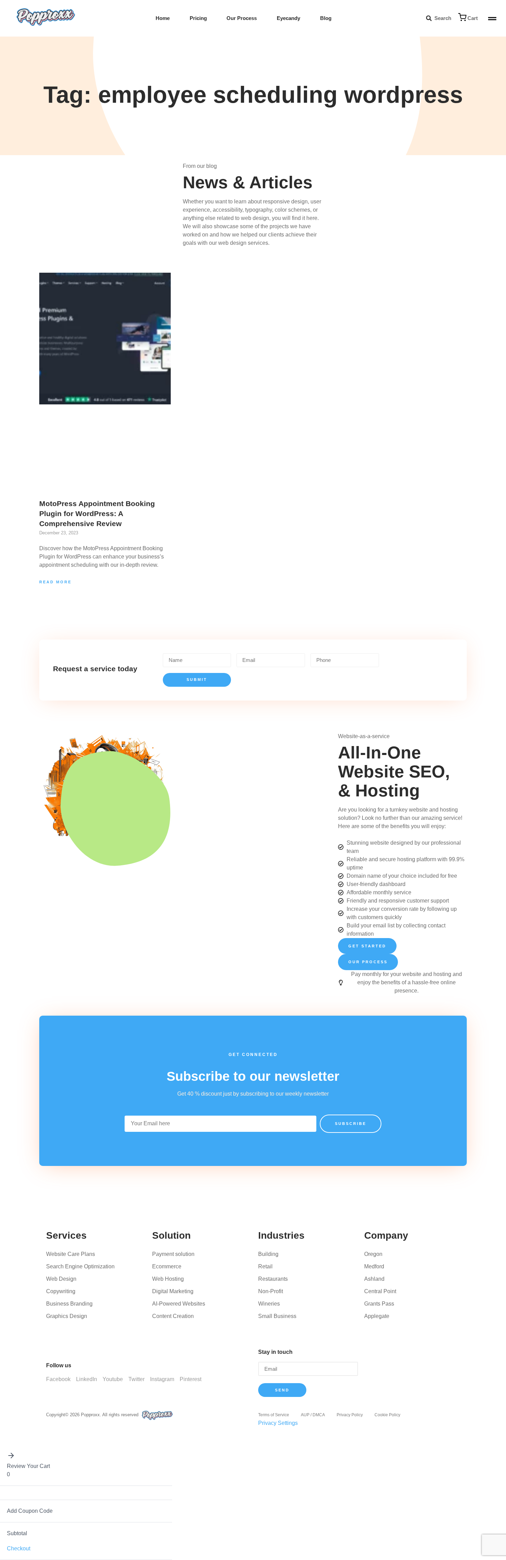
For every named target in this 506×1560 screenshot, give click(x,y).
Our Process (241, 18)
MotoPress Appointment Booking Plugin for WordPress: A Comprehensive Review (97, 514)
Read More (55, 582)
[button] (428, 18)
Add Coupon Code (30, 1511)
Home (163, 18)
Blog (325, 18)
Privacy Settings (278, 1423)
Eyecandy (288, 18)
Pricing (198, 18)
